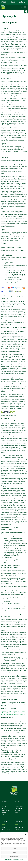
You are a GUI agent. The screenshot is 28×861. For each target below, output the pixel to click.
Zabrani (14, 852)
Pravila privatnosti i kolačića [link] (17, 859)
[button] (26, 834)
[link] (26, 11)
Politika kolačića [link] (8, 859)
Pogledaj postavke (14, 856)
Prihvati (14, 848)
